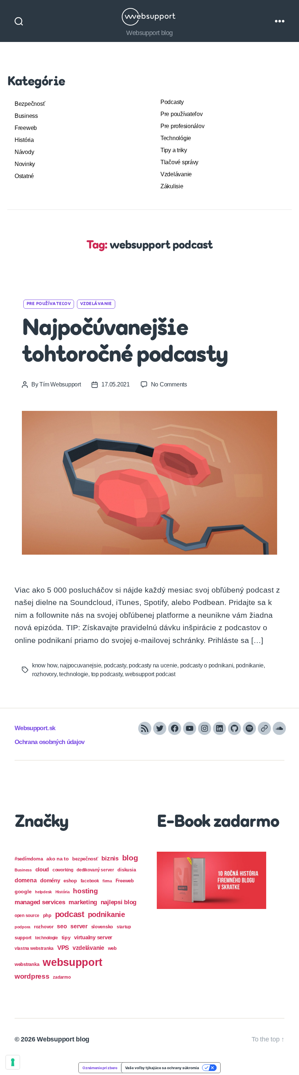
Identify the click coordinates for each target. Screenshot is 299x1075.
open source (27, 915)
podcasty (115, 665)
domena (25, 880)
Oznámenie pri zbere (99, 1068)
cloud (42, 869)
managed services (40, 902)
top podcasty (107, 674)
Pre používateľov (181, 114)
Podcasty (172, 102)
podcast (69, 914)
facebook (90, 880)
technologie (73, 674)
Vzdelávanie (176, 174)
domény (50, 880)
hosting (85, 891)
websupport (72, 962)
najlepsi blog (119, 902)
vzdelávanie (88, 948)
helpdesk (43, 892)
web (112, 948)
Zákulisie (171, 186)
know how (44, 665)
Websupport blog (63, 1039)
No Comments (169, 384)
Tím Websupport (60, 384)
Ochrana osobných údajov (50, 742)
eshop (70, 880)
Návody (24, 152)
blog (130, 858)
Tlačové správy (179, 162)
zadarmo (61, 977)
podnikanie (250, 665)
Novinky (25, 164)
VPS (63, 947)
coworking (63, 869)
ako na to (57, 859)
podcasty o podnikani (206, 665)
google (23, 891)
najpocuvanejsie (80, 665)
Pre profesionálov (182, 126)
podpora (22, 927)
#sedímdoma (29, 859)
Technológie (175, 138)
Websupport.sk (35, 728)
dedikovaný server (95, 869)
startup (124, 926)
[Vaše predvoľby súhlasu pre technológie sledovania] (13, 1062)
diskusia (126, 869)
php (47, 915)
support (23, 937)
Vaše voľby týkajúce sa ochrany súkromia (162, 1068)
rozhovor (44, 926)
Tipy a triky (173, 150)
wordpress (32, 976)
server (78, 926)
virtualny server (93, 937)
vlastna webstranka (34, 948)
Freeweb (26, 128)
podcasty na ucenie (153, 665)
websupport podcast (150, 674)
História (24, 140)
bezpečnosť (85, 859)
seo (62, 926)
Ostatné (24, 176)
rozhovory (44, 674)
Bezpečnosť (30, 104)
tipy (66, 937)
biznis (109, 858)
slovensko (102, 926)
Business (26, 116)
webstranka (27, 964)
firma (107, 881)
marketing (83, 902)
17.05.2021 (115, 384)
